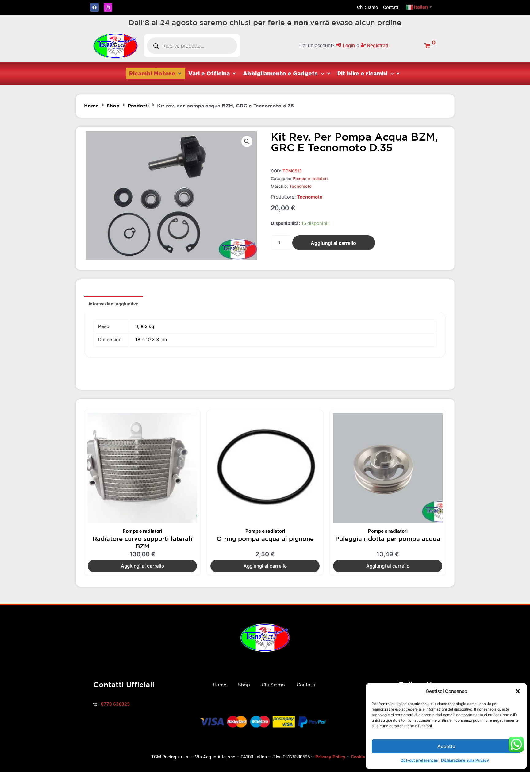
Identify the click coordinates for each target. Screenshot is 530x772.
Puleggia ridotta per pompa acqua (387, 538)
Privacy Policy (330, 757)
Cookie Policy (365, 757)
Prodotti (138, 105)
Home (91, 105)
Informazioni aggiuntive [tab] (113, 303)
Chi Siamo (273, 684)
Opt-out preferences (419, 760)
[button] (518, 691)
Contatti (306, 684)
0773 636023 (115, 704)
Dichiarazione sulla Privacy (465, 760)
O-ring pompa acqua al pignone (265, 538)
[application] (321, 73)
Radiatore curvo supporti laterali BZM (142, 542)
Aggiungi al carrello (333, 243)
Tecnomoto (300, 186)
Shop (113, 105)
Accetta (446, 746)
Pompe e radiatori (310, 178)
